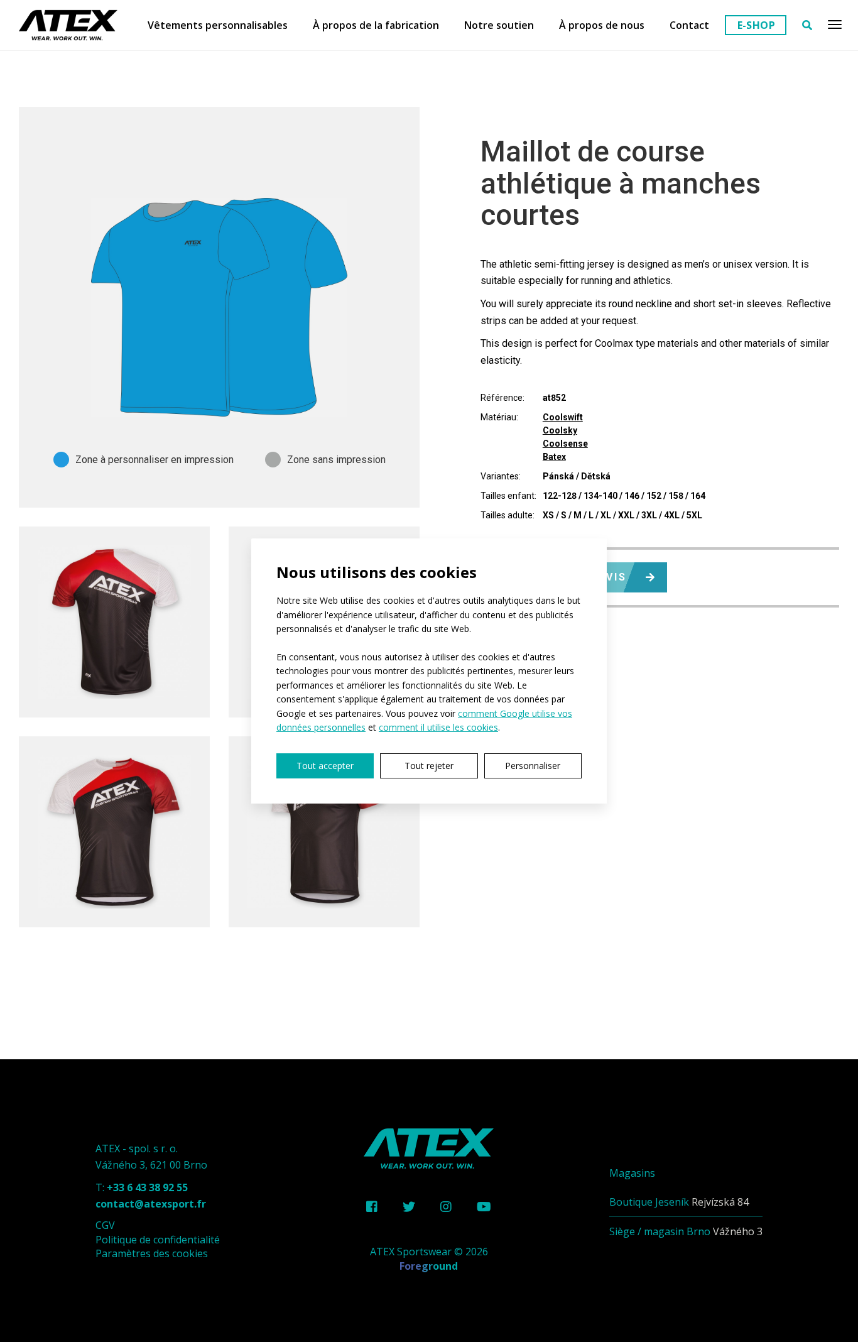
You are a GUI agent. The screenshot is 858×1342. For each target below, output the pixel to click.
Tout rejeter (429, 766)
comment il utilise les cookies (438, 727)
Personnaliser (532, 766)
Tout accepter (325, 766)
